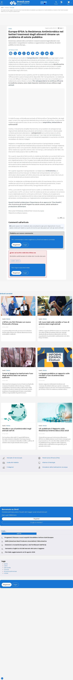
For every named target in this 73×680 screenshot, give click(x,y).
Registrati (16, 245)
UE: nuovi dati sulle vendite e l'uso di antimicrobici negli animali (54, 323)
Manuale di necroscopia (14, 458)
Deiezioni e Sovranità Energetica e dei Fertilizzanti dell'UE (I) (25, 545)
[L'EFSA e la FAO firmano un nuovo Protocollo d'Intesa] (18, 306)
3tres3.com (23, 2)
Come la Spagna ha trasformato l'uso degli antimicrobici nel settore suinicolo (17, 375)
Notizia (8, 319)
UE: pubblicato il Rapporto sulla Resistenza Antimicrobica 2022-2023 (54, 430)
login (25, 245)
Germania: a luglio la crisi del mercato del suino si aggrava (24, 548)
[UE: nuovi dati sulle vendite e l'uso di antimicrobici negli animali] (54, 306)
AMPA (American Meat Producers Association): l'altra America (26, 541)
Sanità (10, 28)
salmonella (7, 567)
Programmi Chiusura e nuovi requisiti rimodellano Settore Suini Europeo (29, 537)
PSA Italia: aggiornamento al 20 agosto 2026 (20, 552)
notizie (6, 573)
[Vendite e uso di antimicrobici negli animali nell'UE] (18, 412)
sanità (6, 564)
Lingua (60, 28)
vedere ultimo (15, 261)
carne (5, 566)
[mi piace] (51, 53)
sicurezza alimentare (10, 571)
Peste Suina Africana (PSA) (51, 458)
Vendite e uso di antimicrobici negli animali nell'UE (16, 430)
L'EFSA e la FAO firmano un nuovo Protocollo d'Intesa (16, 323)
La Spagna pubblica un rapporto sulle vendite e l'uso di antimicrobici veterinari (54, 375)
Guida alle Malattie (13, 462)
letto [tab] (19, 533)
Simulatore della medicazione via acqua (54, 467)
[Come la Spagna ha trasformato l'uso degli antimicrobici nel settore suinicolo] (18, 357)
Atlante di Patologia (48, 462)
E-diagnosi (10, 467)
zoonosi (6, 569)
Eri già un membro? (36, 522)
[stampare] (47, 53)
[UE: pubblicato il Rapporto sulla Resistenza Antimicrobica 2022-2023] (54, 412)
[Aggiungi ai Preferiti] (42, 53)
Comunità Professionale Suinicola (23, 4)
